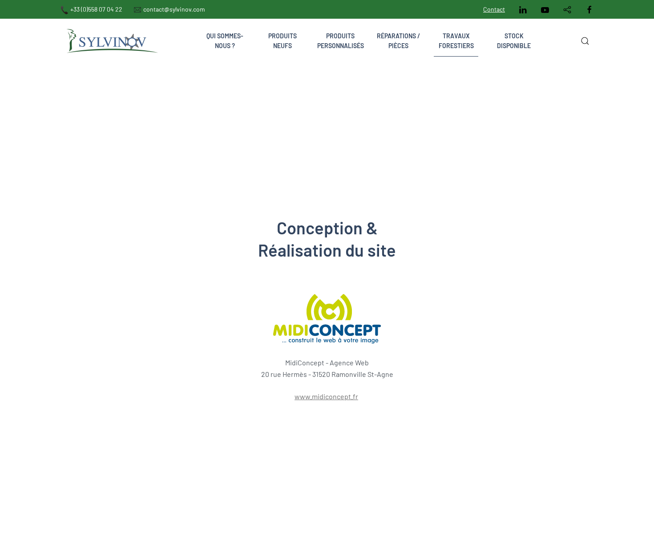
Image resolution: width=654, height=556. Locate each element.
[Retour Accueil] (111, 41)
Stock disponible (514, 40)
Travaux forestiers (456, 40)
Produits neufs (282, 40)
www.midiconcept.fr (326, 396)
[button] (585, 41)
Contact (494, 9)
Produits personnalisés (340, 40)
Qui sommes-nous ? (224, 40)
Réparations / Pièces (398, 40)
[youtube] (545, 9)
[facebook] (589, 9)
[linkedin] (522, 9)
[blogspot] (567, 9)
